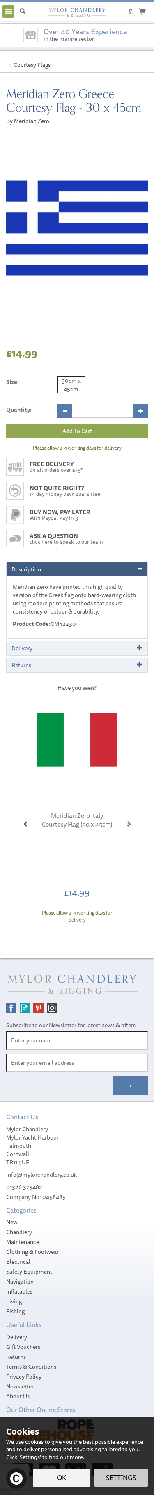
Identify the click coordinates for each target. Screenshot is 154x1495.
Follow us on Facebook (11, 1008)
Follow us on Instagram (52, 1008)
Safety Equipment (29, 1272)
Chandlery (19, 1232)
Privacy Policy (23, 1376)
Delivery (16, 1337)
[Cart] (142, 11)
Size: (12, 382)
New (12, 1222)
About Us (18, 1396)
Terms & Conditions (31, 1366)
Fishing (15, 1311)
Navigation (20, 1281)
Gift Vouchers (23, 1347)
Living (14, 1301)
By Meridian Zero (27, 121)
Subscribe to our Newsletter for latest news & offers (71, 1025)
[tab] (77, 569)
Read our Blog (25, 1008)
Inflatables (19, 1291)
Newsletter (20, 1386)
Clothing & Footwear (32, 1252)
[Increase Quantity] (140, 411)
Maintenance (22, 1242)
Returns (16, 1357)
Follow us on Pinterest (38, 1008)
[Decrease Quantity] (64, 411)
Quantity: (19, 409)
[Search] (22, 11)
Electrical (18, 1262)
